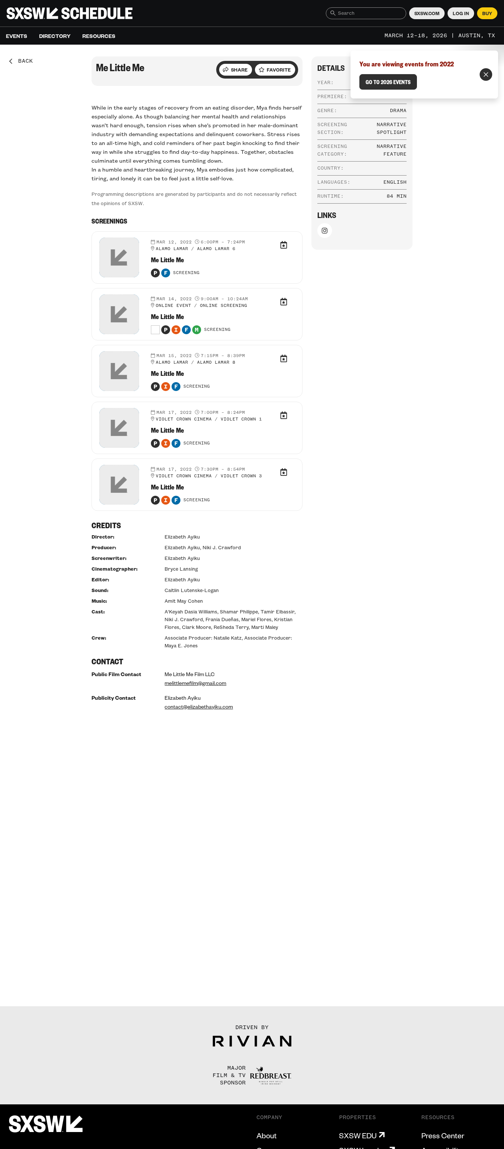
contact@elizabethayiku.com (199, 706)
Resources (98, 35)
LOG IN (461, 13)
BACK (23, 61)
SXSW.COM (426, 13)
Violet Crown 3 (241, 476)
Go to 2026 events (388, 82)
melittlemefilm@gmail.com (195, 682)
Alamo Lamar (172, 249)
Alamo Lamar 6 (216, 249)
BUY (487, 13)
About (266, 1135)
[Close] (486, 74)
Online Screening (223, 306)
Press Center (442, 1135)
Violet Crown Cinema (184, 419)
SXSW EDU (358, 1135)
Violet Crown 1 (241, 419)
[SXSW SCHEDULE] (69, 13)
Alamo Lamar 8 (216, 362)
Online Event (173, 306)
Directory (54, 35)
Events (16, 35)
